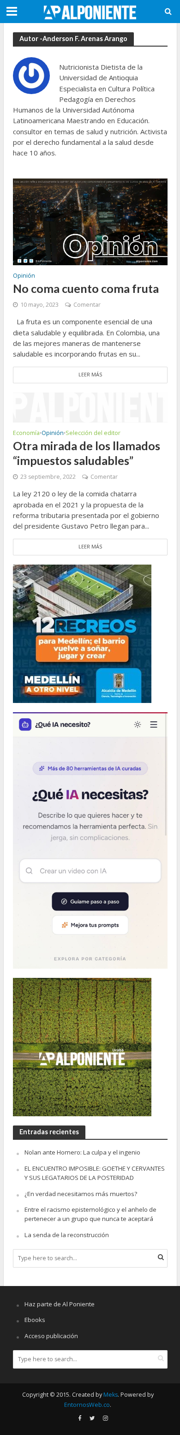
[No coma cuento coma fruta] (90, 221)
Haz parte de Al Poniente (59, 1304)
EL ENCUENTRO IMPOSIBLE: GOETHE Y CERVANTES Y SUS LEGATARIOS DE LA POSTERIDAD (94, 1173)
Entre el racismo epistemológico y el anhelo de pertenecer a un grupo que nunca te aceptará (90, 1214)
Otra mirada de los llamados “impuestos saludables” (86, 453)
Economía (26, 433)
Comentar (87, 305)
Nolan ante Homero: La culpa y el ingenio (82, 1152)
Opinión (24, 276)
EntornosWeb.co (87, 1405)
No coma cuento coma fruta (86, 288)
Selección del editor (93, 433)
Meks (110, 1395)
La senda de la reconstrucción (66, 1235)
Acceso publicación (51, 1336)
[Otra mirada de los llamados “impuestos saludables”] (90, 406)
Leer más (90, 374)
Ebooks (34, 1320)
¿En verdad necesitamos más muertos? (80, 1194)
